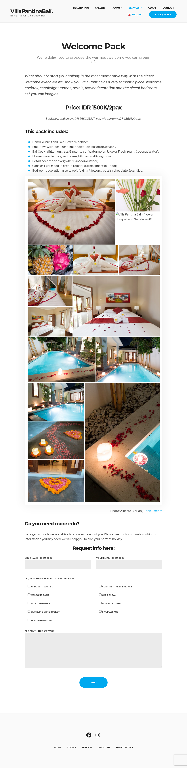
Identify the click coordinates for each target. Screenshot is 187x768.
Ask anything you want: (40, 631)
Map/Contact (124, 747)
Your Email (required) (110, 558)
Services (134, 7)
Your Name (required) (38, 558)
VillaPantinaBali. (31, 11)
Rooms (116, 7)
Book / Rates (163, 14)
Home (57, 747)
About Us (104, 747)
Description (81, 7)
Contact (168, 7)
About (152, 7)
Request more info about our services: (50, 578)
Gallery (100, 7)
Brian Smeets (153, 511)
